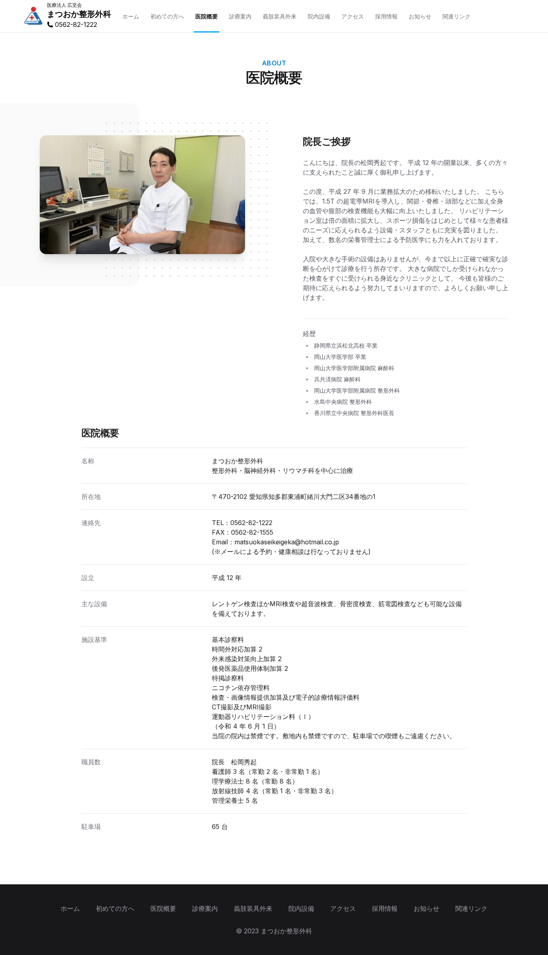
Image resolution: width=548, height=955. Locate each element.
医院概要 (163, 908)
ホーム (70, 908)
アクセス (343, 908)
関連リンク (471, 908)
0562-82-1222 (251, 523)
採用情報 (385, 908)
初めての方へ (115, 908)
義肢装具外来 (253, 908)
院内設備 (301, 908)
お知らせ (426, 908)
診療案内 (205, 908)
